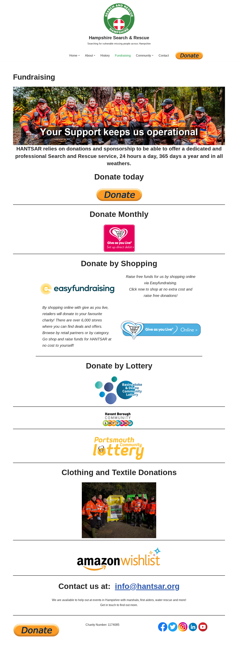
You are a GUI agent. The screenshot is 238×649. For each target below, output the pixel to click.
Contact (164, 55)
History (105, 55)
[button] (79, 55)
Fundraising (123, 55)
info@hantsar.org (147, 586)
